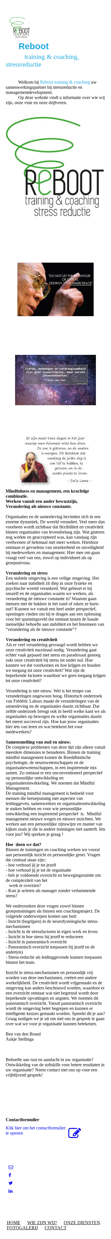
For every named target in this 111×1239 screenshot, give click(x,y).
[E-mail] (11, 1167)
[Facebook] (10, 1175)
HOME (13, 1222)
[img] (56, 27)
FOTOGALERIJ (22, 1227)
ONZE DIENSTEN (82, 1222)
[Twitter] (11, 1183)
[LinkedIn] (11, 1191)
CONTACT (56, 1227)
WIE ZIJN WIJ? (42, 1222)
